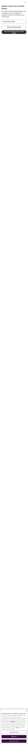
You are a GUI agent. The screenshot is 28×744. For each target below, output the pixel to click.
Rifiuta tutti (14, 736)
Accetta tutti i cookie (14, 741)
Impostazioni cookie (14, 732)
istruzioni (13, 721)
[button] (14, 32)
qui (17, 727)
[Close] (25, 2)
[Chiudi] (26, 711)
